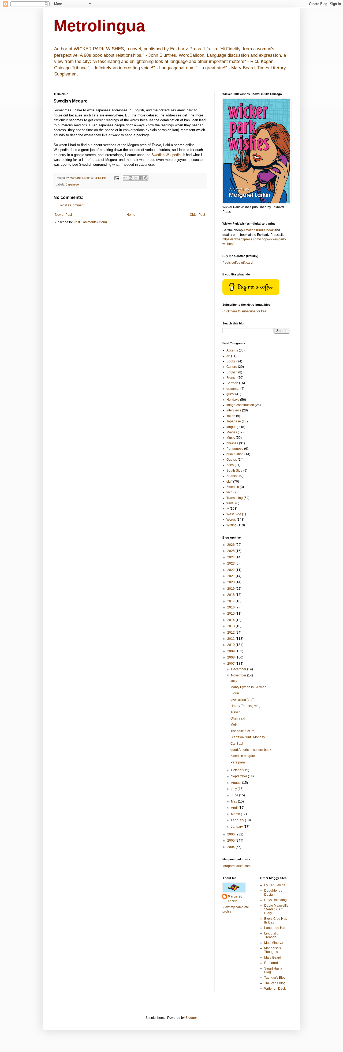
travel (230, 503)
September (239, 776)
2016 (231, 607)
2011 (231, 639)
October (237, 770)
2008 (231, 657)
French (231, 378)
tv (227, 508)
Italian (230, 416)
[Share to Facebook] (140, 178)
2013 (231, 626)
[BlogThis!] (130, 178)
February (238, 820)
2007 (231, 663)
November (239, 675)
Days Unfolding (275, 900)
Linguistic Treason (271, 935)
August (236, 783)
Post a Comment (72, 205)
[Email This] (125, 178)
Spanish (232, 476)
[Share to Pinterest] (145, 178)
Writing (231, 525)
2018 (231, 595)
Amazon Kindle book (258, 230)
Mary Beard (272, 957)
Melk (233, 724)
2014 (231, 620)
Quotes (231, 459)
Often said (237, 718)
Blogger (191, 1018)
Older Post (197, 215)
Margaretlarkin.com (236, 866)
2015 (231, 613)
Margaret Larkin (235, 899)
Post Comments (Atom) (90, 222)
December (239, 669)
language (233, 427)
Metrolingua (99, 26)
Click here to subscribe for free (244, 311)
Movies (231, 432)
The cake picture (242, 731)
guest (230, 394)
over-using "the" (241, 700)
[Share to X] (135, 178)
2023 (231, 563)
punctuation (235, 454)
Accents (232, 350)
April (234, 807)
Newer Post (63, 215)
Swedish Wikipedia (166, 155)
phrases (232, 443)
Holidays (232, 400)
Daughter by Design (273, 892)
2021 (231, 576)
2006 (231, 834)
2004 (231, 847)
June (235, 795)
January (237, 826)
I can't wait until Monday (247, 737)
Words (231, 519)
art (228, 356)
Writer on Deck (275, 988)
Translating (234, 498)
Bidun (234, 693)
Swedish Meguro (242, 756)
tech (229, 492)
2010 (231, 645)
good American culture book (250, 750)
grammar (233, 389)
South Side (234, 470)
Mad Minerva (273, 943)
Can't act (236, 744)
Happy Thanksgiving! (245, 706)
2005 (231, 840)
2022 (231, 570)
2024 (231, 557)
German (232, 383)
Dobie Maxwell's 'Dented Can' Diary (276, 909)
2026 (231, 545)
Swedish (232, 487)
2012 (231, 632)
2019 (231, 589)
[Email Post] (116, 177)
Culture (231, 367)
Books (231, 361)
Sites (230, 465)
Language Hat (274, 928)
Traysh (235, 712)
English (231, 372)
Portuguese (234, 449)
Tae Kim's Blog (275, 977)
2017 (231, 601)
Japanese (72, 184)
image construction (240, 405)
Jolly (233, 681)
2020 (231, 582)
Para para (237, 762)
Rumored (271, 963)
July (234, 789)
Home (130, 215)
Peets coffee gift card (237, 262)
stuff (229, 481)
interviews (233, 410)
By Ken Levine (274, 885)
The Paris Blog (275, 983)
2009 (231, 651)
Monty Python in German (248, 687)
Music (230, 438)
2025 (231, 551)
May (234, 801)
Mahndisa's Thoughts (272, 950)
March (236, 814)
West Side (233, 514)
